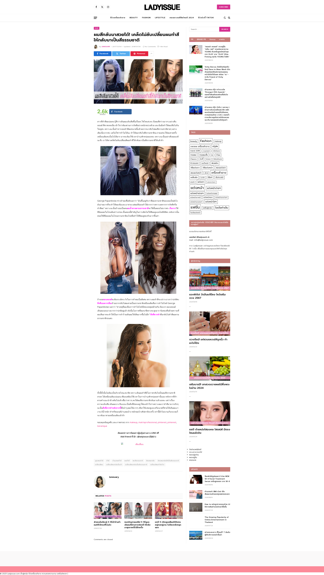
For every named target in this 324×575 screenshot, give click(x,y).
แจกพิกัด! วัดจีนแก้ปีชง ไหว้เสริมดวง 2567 (207, 296)
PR (192, 39)
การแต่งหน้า (206, 151)
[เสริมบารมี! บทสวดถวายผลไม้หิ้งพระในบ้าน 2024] (209, 368)
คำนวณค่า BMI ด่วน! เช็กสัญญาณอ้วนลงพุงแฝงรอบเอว (217, 492)
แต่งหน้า (197, 188)
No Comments (150, 46)
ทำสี (107, 460)
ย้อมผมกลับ (150, 460)
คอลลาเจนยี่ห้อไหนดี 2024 (182, 17)
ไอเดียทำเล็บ (221, 208)
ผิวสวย (208, 159)
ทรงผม (193, 154)
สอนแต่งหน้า (196, 172)
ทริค (212, 155)
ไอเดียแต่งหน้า (195, 212)
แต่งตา (201, 182)
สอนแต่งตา (221, 167)
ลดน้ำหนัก (204, 163)
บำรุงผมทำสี (117, 460)
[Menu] (95, 18)
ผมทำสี (127, 460)
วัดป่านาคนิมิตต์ (195, 449)
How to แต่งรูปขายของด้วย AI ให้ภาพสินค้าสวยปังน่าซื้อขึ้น (217, 505)
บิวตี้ (201, 159)
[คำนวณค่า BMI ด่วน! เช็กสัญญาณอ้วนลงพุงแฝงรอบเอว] (195, 494)
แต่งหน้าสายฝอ (212, 193)
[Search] (229, 18)
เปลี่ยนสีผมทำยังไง (157, 464)
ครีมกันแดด (216, 151)
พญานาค (192, 460)
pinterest (162, 422)
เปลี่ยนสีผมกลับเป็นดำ (114, 464)
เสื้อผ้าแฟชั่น (219, 177)
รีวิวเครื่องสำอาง (117, 17)
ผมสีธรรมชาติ (138, 460)
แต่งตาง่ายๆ (211, 182)
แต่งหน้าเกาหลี (195, 197)
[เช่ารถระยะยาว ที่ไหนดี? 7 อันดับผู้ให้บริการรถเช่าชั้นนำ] (195, 535)
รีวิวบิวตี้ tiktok (206, 17)
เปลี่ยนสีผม (99, 464)
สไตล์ (206, 173)
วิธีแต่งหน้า (208, 167)
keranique (102, 426)
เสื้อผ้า (210, 177)
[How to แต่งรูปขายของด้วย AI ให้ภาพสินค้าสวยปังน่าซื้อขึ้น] (195, 507)
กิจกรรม (212, 39)
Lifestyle (160, 17)
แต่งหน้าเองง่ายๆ (221, 197)
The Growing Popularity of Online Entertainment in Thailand (217, 520)
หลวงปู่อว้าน (194, 454)
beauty (193, 141)
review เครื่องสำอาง (199, 146)
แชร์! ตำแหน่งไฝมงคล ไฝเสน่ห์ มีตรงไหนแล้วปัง (209, 431)
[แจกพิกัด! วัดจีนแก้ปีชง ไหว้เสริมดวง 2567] (209, 278)
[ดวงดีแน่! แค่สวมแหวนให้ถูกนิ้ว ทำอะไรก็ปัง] (209, 323)
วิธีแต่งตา (195, 167)
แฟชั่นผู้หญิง (207, 208)
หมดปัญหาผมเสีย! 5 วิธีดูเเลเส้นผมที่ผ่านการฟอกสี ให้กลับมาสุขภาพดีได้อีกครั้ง (137, 525)
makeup (133, 422)
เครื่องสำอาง (218, 173)
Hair (96, 28)
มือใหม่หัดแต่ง (218, 159)
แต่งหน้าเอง (208, 197)
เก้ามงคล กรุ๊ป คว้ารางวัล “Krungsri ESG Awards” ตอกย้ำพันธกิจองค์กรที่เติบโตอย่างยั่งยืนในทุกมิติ (216, 93)
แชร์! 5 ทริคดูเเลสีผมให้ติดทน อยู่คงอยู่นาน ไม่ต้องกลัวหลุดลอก (168, 525)
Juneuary (106, 46)
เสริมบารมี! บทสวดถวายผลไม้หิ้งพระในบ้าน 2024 (209, 386)
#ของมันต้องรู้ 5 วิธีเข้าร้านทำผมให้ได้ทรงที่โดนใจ (107, 523)
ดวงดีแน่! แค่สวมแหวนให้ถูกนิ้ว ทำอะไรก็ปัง (208, 341)
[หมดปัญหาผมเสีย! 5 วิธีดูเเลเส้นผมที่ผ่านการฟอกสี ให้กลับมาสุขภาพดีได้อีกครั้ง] (138, 510)
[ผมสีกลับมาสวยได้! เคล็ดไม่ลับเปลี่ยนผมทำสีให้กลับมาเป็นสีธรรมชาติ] (138, 81)
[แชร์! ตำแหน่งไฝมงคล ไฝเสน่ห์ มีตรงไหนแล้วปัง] (209, 413)
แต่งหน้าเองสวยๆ (196, 202)
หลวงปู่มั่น (193, 457)
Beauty (134, 17)
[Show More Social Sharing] (151, 53)
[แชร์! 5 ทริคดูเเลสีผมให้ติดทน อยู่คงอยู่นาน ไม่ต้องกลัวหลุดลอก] (169, 510)
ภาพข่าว (222, 39)
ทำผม (218, 155)
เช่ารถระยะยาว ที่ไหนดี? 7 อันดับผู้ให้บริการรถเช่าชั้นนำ (217, 533)
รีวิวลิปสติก (194, 163)
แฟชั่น (195, 207)
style (215, 146)
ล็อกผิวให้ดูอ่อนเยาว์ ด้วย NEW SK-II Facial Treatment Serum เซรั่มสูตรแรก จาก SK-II (217, 479)
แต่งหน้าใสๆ (211, 201)
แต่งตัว (192, 182)
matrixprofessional (147, 422)
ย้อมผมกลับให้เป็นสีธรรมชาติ (168, 460)
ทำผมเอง (193, 159)
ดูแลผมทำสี (99, 460)
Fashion (146, 17)
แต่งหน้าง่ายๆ (214, 188)
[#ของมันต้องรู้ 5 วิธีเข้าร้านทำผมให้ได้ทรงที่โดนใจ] (108, 510)
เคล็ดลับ (194, 177)
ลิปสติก (214, 163)
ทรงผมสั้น (203, 154)
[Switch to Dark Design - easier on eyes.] (224, 18)
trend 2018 (195, 151)
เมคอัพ (202, 178)
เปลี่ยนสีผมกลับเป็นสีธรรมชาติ (136, 464)
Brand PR (201, 39)
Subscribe (223, 7)
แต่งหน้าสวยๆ (197, 193)
